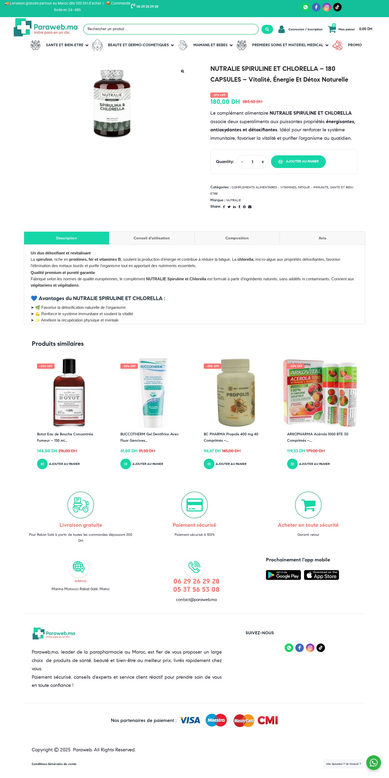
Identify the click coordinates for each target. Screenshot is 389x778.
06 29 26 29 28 (147, 6)
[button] (58, 45)
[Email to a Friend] (250, 206)
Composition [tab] (237, 238)
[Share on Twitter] (229, 206)
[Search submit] (267, 29)
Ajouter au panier (302, 161)
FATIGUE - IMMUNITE (313, 187)
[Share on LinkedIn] (234, 206)
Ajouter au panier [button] (64, 464)
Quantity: (225, 161)
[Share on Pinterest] (244, 206)
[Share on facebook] (224, 206)
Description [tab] (66, 238)
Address (81, 581)
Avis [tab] (322, 238)
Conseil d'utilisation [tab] (152, 238)
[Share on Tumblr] (239, 206)
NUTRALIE (233, 200)
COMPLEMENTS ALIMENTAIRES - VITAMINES (264, 187)
